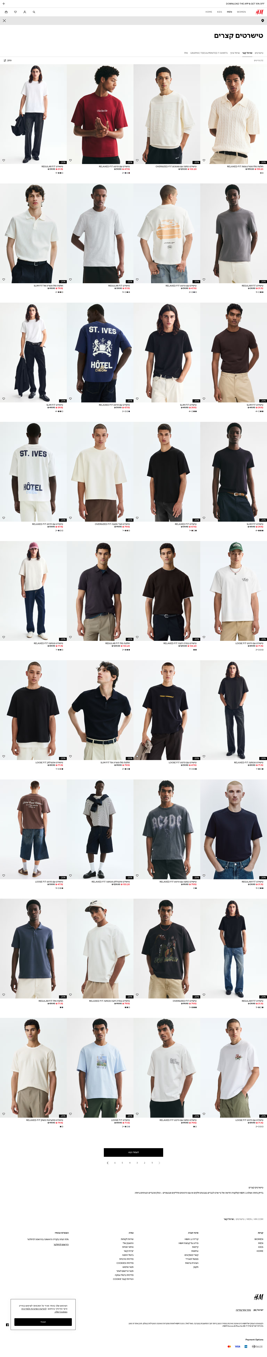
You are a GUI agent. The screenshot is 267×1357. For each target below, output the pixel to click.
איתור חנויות (128, 1247)
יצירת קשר (129, 1251)
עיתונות (194, 1251)
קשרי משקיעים (191, 1255)
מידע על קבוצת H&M (188, 1243)
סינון (9, 60)
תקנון (195, 1267)
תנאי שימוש (128, 1267)
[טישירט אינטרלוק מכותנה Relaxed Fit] (100, 829)
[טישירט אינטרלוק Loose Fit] (33, 710)
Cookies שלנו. (60, 1312)
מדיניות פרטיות (126, 1259)
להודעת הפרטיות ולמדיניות (34, 1309)
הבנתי (43, 1322)
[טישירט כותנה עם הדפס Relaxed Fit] (167, 829)
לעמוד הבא (133, 1152)
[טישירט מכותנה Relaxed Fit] (33, 591)
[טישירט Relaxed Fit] (167, 472)
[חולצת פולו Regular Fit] (100, 591)
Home (209, 12)
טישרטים (240, 1219)
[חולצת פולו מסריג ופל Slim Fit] (33, 233)
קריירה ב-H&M (191, 1239)
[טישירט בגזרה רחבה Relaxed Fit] (167, 591)
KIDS (219, 12)
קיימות (195, 1247)
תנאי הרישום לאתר (125, 1271)
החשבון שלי (128, 1243)
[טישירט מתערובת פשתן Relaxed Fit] (33, 1068)
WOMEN (241, 12)
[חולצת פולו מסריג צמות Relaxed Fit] (233, 114)
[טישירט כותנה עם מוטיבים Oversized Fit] (167, 114)
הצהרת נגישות (191, 1263)
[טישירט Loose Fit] (100, 1068)
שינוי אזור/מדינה (243, 1310)
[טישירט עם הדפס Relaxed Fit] (100, 114)
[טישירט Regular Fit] (33, 114)
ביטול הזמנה (128, 1255)
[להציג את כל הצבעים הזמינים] (261, 173)
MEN (229, 12)
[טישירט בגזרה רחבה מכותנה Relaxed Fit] (100, 948)
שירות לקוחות (127, 1239)
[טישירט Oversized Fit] (167, 948)
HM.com (258, 1219)
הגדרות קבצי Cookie (123, 1279)
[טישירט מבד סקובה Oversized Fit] (100, 472)
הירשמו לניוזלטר (61, 1244)
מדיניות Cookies (125, 1263)
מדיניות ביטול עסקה (124, 1275)
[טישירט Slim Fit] (233, 352)
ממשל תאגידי (192, 1259)
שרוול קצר (229, 1219)
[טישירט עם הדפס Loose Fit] (233, 591)
